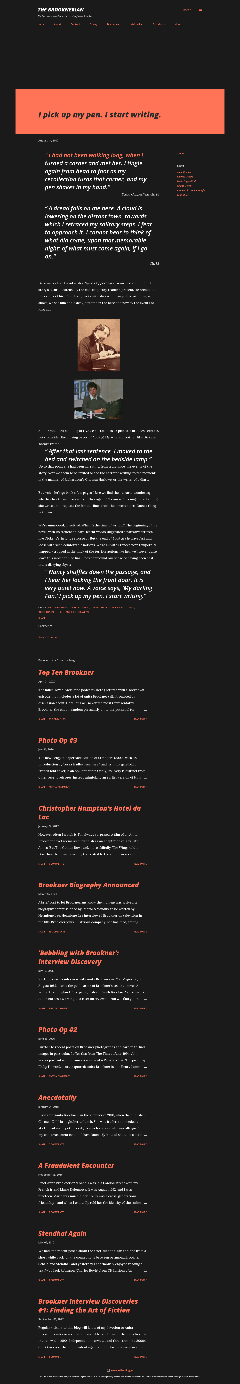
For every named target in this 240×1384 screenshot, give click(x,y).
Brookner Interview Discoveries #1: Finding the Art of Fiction (88, 1305)
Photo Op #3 (57, 740)
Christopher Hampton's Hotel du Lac (89, 812)
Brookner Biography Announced (88, 884)
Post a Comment (48, 637)
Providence (159, 24)
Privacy (94, 24)
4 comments (56, 1280)
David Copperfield (186, 181)
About (57, 24)
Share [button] (180, 153)
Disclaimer (113, 24)
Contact (75, 24)
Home (41, 24)
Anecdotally (57, 1097)
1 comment (56, 1356)
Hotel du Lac (136, 24)
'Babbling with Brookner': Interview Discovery (78, 957)
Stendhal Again (62, 1233)
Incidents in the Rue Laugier (191, 190)
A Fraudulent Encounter (76, 1165)
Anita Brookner (185, 172)
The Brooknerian (61, 9)
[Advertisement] (120, 58)
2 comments (56, 1212)
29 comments (57, 719)
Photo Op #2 (57, 1029)
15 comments (57, 931)
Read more (140, 719)
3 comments (56, 863)
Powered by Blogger (122, 1370)
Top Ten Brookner (66, 672)
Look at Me (183, 194)
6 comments (56, 1144)
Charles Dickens (185, 176)
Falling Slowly (184, 185)
